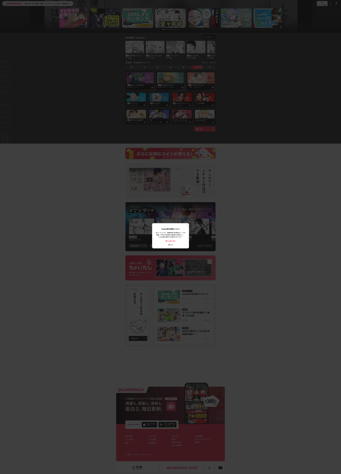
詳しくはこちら (170, 241)
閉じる (170, 245)
